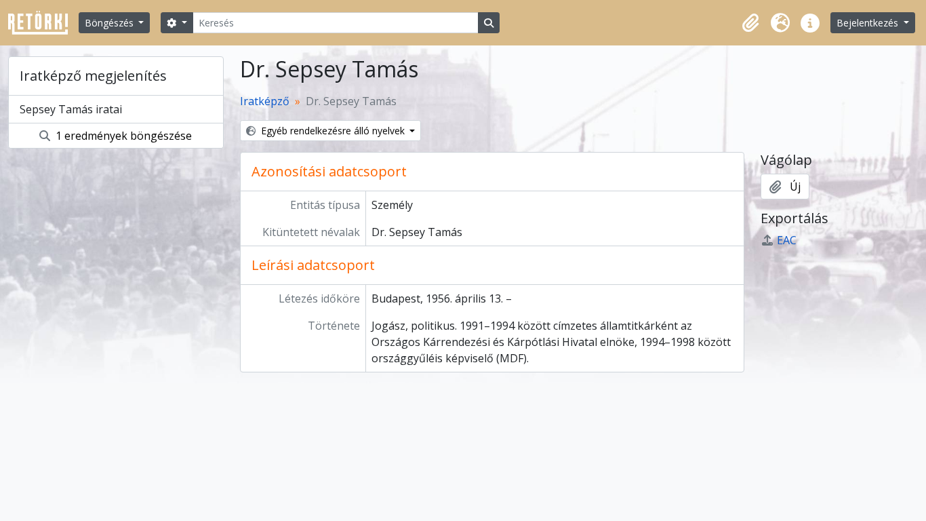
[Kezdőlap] (43, 22)
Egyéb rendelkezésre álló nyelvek (332, 130)
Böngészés (110, 22)
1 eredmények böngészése (122, 135)
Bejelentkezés (869, 22)
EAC (787, 240)
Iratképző (264, 101)
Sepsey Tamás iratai (71, 109)
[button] (750, 23)
